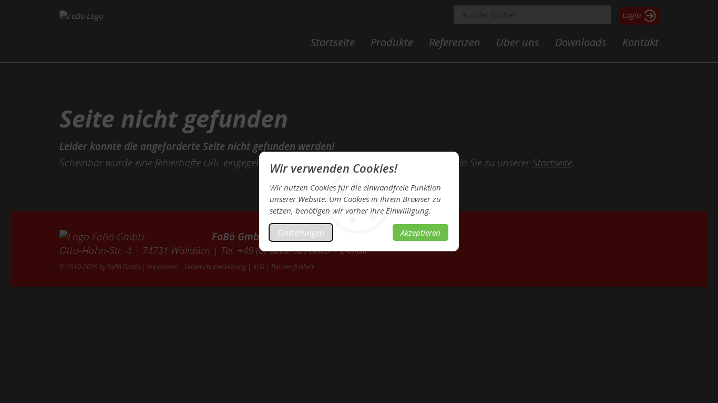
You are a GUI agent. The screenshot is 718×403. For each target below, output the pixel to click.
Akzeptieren (420, 232)
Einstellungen (301, 232)
